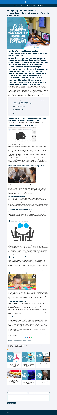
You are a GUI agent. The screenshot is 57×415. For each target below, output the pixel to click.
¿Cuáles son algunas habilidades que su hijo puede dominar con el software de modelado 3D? (27, 100)
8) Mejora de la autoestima (17, 112)
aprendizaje (10, 340)
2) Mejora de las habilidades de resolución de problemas (23, 103)
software (29, 340)
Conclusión (13, 113)
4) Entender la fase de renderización (19, 106)
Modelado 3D (22, 5)
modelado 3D (25, 340)
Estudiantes (15, 340)
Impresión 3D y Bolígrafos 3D (31, 5)
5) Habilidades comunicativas (18, 107)
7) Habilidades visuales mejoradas (19, 110)
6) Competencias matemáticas (18, 109)
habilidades (20, 340)
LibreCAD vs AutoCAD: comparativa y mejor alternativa (40, 345)
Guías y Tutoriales (40, 5)
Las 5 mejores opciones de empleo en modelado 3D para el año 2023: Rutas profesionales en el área (17, 346)
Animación (15, 5)
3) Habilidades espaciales (17, 105)
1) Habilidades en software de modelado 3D (20, 102)
